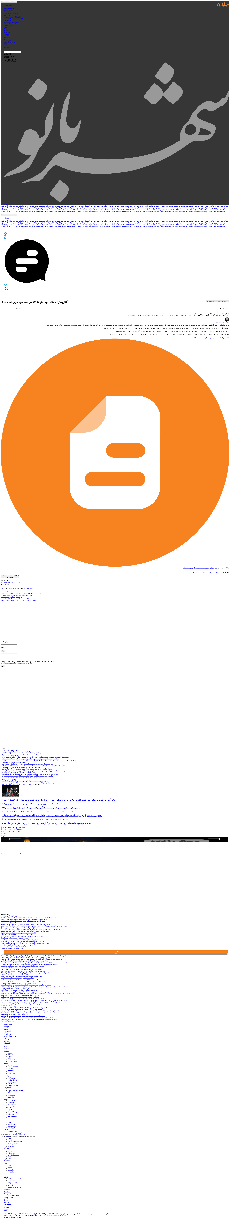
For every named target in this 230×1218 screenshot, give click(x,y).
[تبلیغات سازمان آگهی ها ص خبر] (11, 853)
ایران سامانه (8, 1217)
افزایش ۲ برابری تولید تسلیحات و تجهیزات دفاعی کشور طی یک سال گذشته (23, 921)
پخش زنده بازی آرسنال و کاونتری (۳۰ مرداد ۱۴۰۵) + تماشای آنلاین (20, 934)
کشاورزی (11, 1068)
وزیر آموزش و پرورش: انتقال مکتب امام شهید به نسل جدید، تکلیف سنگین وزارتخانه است (28, 782)
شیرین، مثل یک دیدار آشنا (10, 1005)
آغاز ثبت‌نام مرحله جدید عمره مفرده (11, 597)
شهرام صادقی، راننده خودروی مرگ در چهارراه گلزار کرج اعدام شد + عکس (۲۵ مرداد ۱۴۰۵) (28, 972)
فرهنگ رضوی (12, 1126)
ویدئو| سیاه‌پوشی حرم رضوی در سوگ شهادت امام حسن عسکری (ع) (22, 777)
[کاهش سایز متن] (7, 309)
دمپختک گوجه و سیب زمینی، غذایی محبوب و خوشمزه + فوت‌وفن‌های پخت (23, 1016)
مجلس (10, 1056)
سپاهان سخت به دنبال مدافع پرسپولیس (13, 762)
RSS (5, 44)
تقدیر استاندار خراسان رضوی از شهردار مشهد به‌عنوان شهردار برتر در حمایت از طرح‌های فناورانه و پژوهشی (33, 986)
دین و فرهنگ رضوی (22, 18)
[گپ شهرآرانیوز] (26, 283)
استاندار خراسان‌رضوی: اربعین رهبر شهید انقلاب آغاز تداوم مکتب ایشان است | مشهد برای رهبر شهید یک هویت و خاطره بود (132, 208)
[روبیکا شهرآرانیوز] (5, 236)
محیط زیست (12, 1078)
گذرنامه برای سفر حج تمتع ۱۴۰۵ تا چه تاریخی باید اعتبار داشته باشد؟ (21, 593)
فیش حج (3, 582)
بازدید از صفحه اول (28, 588)
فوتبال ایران (11, 1100)
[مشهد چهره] (9, 58)
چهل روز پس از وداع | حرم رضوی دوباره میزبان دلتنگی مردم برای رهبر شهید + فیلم (91, 206)
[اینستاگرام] (4, 833)
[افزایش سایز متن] (4, 309)
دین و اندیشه (210, 301)
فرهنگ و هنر (11, 1170)
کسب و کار (11, 1071)
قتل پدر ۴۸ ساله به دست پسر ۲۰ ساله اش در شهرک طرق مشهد (20, 995)
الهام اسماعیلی (220, 322)
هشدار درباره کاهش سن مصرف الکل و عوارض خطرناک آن (18, 944)
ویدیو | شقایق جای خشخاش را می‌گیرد (12, 948)
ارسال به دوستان (17, 588)
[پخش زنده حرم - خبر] (114, 851)
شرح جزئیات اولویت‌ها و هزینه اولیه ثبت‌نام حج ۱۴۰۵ (16, 595)
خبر (9, 1150)
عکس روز (11, 1172)
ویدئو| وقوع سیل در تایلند (9, 779)
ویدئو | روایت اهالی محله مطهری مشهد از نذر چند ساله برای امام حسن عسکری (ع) (25, 924)
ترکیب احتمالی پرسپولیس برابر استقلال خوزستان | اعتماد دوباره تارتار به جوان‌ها (24, 1007)
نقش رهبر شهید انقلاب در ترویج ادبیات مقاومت (53, 206)
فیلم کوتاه (11, 1146)
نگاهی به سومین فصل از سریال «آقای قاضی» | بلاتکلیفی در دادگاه (20, 979)
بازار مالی (11, 1070)
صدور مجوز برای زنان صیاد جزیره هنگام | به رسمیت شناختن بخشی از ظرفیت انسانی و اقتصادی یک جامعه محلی (34, 926)
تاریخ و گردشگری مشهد (15, 1133)
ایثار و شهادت (12, 1127)
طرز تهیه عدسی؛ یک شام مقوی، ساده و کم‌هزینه (15, 988)
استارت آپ (11, 1114)
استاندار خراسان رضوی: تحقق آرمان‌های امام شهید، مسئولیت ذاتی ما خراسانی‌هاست (27, 769)
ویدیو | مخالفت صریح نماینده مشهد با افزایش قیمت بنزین (18, 772)
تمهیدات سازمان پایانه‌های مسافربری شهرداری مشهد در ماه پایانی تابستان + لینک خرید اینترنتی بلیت (30, 929)
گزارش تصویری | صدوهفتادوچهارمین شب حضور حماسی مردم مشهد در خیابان (24, 919)
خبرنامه (3, 588)
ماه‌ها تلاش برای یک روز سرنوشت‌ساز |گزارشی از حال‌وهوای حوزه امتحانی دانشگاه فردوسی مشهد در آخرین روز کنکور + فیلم (39, 760)
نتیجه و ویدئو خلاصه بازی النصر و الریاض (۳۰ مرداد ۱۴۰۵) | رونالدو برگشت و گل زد (25, 943)
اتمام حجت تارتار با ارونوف (10, 750)
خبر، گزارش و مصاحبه (14, 1187)
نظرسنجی (7, 1207)
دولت (9, 1058)
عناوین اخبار (8, 5)
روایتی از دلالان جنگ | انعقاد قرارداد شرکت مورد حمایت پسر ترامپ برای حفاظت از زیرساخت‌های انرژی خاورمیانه (35, 770)
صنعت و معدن (12, 1065)
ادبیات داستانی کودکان (14, 1178)
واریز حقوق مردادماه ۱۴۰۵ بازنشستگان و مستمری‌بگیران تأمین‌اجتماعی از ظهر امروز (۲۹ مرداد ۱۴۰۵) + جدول (33, 955)
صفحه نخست (8, 1024)
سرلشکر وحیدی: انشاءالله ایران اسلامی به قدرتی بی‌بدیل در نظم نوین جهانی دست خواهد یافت (28, 917)
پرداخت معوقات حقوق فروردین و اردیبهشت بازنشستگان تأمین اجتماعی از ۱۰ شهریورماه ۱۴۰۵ (29, 964)
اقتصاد (10, 10)
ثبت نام (3, 204)
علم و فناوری (16, 17)
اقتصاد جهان (11, 1073)
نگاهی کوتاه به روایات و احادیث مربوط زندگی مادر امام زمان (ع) (20, 927)
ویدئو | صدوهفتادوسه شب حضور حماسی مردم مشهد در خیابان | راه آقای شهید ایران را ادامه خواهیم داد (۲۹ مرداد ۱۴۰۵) (37, 765)
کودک (6, 1046)
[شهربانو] (116, 201)
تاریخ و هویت (11, 1158)
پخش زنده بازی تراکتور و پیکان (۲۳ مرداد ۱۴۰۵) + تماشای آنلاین (19, 990)
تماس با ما (7, 32)
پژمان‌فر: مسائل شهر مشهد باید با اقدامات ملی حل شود (17, 978)
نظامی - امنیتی (12, 1061)
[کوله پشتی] (7, 55)
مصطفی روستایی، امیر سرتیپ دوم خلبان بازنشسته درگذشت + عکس (22, 753)
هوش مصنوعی (12, 1112)
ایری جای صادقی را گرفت (10, 755)
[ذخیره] (3, 309)
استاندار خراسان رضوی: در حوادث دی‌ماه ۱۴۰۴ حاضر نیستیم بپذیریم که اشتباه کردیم (26, 985)
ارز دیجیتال (11, 1111)
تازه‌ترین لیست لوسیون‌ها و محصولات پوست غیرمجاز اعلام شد (19, 939)
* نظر (2, 652)
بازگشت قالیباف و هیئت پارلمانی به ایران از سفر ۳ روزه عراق (19, 933)
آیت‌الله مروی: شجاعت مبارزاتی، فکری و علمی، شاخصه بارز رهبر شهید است (205, 206)
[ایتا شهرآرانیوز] (5, 238)
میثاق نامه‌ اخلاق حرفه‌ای (11, 1195)
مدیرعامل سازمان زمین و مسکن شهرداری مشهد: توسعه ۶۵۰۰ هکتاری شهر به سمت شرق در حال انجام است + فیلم (35, 962)
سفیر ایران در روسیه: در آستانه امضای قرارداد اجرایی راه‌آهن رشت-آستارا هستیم (25, 931)
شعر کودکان (11, 1180)
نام (1, 643)
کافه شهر (11, 1144)
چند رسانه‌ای (11, 1183)
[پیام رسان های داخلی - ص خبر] (10, 831)
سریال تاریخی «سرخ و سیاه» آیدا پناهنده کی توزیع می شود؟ (18, 983)
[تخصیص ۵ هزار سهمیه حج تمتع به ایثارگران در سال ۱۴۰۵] (211, 337)
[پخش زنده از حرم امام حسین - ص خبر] (13, 827)
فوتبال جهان (11, 1102)
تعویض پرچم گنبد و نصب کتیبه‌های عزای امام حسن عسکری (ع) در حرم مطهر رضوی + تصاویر (118, 209)
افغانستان (13, 23)
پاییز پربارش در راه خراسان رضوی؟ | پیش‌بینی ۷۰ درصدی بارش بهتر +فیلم (23, 971)
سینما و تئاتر (11, 1088)
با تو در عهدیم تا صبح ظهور (88, 208)
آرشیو (6, 35)
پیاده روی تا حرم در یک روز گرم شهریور (12, 211)
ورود (6, 204)
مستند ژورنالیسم (13, 1143)
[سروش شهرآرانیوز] (5, 285)
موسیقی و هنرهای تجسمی (16, 1090)
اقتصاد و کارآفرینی (13, 1155)
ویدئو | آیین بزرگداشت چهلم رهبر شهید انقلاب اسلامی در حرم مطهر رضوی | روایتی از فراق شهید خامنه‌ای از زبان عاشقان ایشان (59, 800)
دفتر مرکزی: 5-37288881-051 (57, 1214)
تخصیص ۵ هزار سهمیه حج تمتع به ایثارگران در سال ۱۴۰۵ (200, 568)
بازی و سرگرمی (13, 1116)
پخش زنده (7, 1048)
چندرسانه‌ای (15, 22)
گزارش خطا (4, 580)
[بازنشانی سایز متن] (6, 309)
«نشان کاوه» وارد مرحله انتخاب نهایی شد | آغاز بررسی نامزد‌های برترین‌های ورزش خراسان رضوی (30, 1011)
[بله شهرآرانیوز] (5, 231)
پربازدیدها (15, 1134)
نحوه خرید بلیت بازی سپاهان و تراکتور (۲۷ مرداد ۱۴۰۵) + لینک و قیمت (21, 969)
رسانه (9, 1093)
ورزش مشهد (12, 1105)
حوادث (10, 1076)
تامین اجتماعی (12, 1082)
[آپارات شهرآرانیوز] (5, 234)
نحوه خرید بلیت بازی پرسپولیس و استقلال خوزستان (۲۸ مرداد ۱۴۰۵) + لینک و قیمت (25, 957)
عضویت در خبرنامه (10, 42)
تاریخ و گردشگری (13, 1080)
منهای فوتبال (12, 1104)
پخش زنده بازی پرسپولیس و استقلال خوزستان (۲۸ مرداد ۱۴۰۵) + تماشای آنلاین (24, 961)
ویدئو (9, 1138)
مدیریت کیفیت (8, 1197)
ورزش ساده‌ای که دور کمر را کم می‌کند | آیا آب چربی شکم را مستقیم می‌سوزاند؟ (25, 992)
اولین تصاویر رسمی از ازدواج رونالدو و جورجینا (14, 974)
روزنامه (6, 6)
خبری (9, 1165)
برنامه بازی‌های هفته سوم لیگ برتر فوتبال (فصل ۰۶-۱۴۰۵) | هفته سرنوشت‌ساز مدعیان (27, 776)
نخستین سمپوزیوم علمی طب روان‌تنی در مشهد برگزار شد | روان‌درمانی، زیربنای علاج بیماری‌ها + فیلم (47, 823)
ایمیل (2, 647)
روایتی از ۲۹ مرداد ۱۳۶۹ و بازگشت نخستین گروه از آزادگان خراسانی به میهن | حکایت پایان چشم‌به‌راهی (35, 208)
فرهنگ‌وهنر (14, 13)
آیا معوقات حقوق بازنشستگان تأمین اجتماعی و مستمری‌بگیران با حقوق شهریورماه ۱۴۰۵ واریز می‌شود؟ (31, 959)
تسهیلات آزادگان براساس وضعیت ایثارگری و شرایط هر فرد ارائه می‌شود (146, 211)
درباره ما (7, 30)
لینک (130, 325)
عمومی (10, 1161)
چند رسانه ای (8, 1134)
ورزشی (10, 1168)
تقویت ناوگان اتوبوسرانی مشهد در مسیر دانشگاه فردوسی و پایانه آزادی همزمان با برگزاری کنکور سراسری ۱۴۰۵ (35, 757)
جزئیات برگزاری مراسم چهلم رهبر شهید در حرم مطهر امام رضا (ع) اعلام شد (67, 209)
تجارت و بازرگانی (13, 1066)
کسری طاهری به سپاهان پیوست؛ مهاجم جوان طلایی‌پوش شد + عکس (21, 976)
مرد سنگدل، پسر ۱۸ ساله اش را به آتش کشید (14, 1014)
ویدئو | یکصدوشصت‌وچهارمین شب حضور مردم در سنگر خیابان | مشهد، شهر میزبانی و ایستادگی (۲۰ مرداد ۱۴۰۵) (34, 1000)
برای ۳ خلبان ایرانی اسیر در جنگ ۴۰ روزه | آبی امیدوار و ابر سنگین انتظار (24, 981)
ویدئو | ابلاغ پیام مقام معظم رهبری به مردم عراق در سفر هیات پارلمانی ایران (23, 941)
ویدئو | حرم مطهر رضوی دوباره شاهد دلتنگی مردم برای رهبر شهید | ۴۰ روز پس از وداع (27, 764)
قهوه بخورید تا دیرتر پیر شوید (9, 916)
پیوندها (6, 29)
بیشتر (17, 784)
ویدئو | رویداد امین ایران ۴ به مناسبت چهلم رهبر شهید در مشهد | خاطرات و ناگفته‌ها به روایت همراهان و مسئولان (52, 815)
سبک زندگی (11, 1153)
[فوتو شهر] (10, 61)
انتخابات (10, 1054)
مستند (10, 1167)
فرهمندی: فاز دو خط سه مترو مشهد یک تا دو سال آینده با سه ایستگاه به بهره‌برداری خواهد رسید (29, 1019)
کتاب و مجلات (12, 1095)
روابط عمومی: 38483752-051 (27, 1214)
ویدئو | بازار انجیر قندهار (8, 1021)
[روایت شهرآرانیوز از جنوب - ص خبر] (12, 829)
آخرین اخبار (22, 1134)
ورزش (10, 15)
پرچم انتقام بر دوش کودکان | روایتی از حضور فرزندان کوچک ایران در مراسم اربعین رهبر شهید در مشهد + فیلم (149, 206)
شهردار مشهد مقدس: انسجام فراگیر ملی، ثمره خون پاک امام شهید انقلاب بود (25, 781)
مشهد (10, 20)
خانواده (10, 1083)
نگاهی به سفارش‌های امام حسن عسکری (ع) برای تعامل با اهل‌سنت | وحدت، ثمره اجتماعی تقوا (174, 209)
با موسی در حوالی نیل (73, 208)
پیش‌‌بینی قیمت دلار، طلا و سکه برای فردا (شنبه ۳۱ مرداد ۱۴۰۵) (21, 767)
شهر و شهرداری (12, 1131)
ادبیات (10, 1092)
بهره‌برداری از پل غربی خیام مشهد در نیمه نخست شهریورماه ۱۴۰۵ (20, 997)
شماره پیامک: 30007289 (11, 1214)
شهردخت (10, 1156)
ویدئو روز (10, 1139)
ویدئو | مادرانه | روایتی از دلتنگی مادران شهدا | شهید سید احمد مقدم (20, 1003)
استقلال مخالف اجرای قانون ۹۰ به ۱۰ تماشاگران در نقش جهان (20, 752)
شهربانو (6, 47)
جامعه (10, 11)
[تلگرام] (3, 836)
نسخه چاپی (8, 588)
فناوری (10, 1109)
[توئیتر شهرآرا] (6, 290)
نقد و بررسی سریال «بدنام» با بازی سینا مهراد (14, 938)
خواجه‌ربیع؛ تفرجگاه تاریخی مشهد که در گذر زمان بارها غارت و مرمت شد (22, 966)
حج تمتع (13, 582)
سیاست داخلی (12, 1059)
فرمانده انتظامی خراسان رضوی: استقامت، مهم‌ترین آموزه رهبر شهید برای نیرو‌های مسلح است (30, 774)
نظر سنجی (7, 40)
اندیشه (10, 1151)
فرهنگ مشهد (12, 1097)
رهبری (10, 1053)
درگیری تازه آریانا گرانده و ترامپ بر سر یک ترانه (15, 946)
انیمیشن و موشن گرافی (15, 1141)
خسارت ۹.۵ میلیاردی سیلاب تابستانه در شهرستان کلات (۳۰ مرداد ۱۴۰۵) (22, 936)
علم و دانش (11, 1117)
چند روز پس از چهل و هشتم (32, 211)
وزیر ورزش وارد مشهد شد (8, 922)
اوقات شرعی (8, 39)
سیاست (11, 8)
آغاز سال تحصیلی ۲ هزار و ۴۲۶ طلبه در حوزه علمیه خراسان (18, 600)
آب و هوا (6, 37)
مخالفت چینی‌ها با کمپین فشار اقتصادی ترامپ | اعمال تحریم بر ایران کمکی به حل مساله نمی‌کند (30, 759)
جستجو (6, 34)
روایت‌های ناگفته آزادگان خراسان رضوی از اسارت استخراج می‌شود (188, 211)
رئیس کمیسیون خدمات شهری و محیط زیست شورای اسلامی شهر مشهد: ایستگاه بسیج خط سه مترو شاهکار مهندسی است (37, 993)
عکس (10, 25)
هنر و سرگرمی (12, 1182)
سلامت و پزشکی (13, 1085)
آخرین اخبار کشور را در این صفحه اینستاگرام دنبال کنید (206, 572)
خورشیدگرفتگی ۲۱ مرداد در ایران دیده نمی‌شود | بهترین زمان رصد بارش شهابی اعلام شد (27, 1017)
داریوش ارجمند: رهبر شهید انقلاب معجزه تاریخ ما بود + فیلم (186, 208)
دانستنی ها (11, 1185)
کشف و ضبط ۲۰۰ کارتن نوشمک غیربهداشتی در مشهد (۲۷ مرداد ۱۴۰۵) (22, 1009)
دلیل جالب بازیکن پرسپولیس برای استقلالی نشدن (15, 967)
